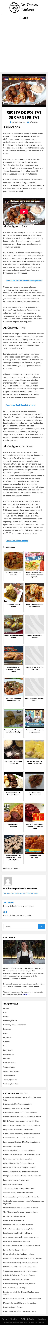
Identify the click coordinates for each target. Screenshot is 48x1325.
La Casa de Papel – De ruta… (13, 1307)
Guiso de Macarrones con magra (14, 1288)
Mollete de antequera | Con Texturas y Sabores (20, 1113)
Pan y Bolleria (8, 1050)
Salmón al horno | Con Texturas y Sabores (18, 1193)
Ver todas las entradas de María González (20, 893)
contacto (26, 994)
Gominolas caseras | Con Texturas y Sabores (19, 1284)
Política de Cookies (27, 1319)
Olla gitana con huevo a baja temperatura (18, 1130)
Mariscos (6, 1042)
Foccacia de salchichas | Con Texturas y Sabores (20, 1263)
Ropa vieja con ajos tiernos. (13, 1184)
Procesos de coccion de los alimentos (16, 1180)
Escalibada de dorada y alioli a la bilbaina (17, 1233)
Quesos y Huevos (9, 1067)
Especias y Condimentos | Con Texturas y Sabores (21, 1237)
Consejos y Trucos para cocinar (14, 1025)
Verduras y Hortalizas (11, 1084)
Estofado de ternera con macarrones (16, 1242)
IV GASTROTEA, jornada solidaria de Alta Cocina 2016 (22, 1299)
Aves (5, 1012)
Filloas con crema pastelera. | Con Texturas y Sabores (22, 1258)
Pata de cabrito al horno (12, 1146)
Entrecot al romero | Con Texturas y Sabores (19, 1229)
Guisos (5, 1033)
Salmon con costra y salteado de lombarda (18, 1188)
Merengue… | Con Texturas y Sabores (16, 1108)
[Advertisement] (24, 45)
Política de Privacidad (9, 1319)
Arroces (6, 1008)
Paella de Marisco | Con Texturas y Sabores (18, 1138)
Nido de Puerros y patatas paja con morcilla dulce (21, 1121)
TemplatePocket (22, 1322)
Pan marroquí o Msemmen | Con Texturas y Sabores (21, 1142)
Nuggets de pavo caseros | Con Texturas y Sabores (21, 1125)
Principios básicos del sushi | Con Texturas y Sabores (22, 1176)
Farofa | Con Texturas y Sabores (14, 1250)
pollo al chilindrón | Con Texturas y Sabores (18, 1163)
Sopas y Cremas (9, 1075)
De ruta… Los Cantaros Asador (14, 1216)
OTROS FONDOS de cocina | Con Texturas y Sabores (21, 1134)
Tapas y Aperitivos (10, 1080)
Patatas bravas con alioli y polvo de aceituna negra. (21, 1155)
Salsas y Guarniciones (11, 1071)
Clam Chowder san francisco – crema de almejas (20, 1212)
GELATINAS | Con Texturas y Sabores (16, 1279)
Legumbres (7, 1037)
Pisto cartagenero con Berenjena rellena (17, 1159)
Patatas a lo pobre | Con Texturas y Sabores (19, 1151)
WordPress (40, 1322)
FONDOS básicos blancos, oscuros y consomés (19, 1267)
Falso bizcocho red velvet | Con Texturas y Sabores (21, 1246)
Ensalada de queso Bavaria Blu (14, 1220)
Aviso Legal (42, 1319)
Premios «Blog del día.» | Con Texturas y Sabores (20, 1172)
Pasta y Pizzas (8, 1054)
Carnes (15, 868)
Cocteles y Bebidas (10, 1021)
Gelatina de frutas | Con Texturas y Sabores (19, 1275)
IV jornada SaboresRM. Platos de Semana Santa (20, 1303)
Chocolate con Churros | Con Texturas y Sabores (20, 1208)
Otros (5, 1046)
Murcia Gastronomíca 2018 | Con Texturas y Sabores (22, 1117)
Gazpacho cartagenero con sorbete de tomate (20, 1271)
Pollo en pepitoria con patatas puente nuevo (19, 1167)
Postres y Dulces (9, 1063)
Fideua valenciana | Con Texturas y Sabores (18, 1254)
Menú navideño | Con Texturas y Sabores (17, 1104)
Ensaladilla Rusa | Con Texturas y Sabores (18, 1225)
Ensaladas (7, 1029)
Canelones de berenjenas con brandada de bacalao (21, 1197)
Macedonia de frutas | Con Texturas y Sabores (19, 1311)
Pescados (6, 1059)
